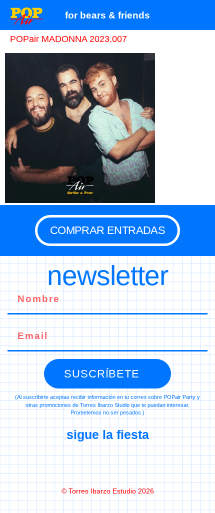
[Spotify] (149, 463)
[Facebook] (65, 463)
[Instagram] (107, 463)
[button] (202, 15)
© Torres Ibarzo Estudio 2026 (108, 491)
